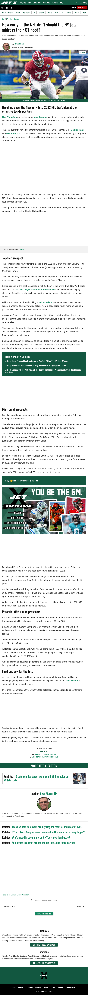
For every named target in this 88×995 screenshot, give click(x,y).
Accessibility (71, 987)
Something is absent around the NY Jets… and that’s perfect (43, 843)
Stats (56, 13)
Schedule (41, 13)
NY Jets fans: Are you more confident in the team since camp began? (48, 832)
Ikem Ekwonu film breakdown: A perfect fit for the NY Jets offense (40, 361)
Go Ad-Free (82, 7)
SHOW (22, 249)
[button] (83, 2)
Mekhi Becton (13, 133)
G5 (35, 13)
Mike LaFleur (45, 302)
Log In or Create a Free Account (16, 895)
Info (61, 2)
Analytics (37, 2)
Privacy (47, 987)
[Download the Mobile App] (2, 8)
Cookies (61, 987)
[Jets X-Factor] (9, 2)
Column (17, 19)
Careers (30, 987)
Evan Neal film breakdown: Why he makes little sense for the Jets (39, 365)
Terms (54, 987)
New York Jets (9, 117)
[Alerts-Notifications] (7, 8)
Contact (21, 987)
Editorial (38, 987)
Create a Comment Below (45, 754)
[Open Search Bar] (77, 2)
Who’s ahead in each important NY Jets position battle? (41, 837)
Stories (23, 2)
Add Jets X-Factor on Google (45, 757)
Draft (84, 13)
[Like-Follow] (12, 8)
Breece (50, 13)
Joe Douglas (40, 117)
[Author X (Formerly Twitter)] (55, 793)
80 (62, 13)
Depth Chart (26, 13)
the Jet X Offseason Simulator (25, 480)
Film (29, 2)
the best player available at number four (35, 289)
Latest (18, 13)
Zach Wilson (71, 680)
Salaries (69, 13)
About (14, 987)
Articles (10, 19)
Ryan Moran (19, 44)
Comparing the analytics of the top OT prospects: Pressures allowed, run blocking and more (43, 371)
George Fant (77, 130)
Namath (77, 13)
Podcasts (46, 2)
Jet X (4, 19)
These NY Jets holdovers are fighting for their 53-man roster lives (46, 827)
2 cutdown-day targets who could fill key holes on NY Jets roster (36, 778)
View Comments (44, 914)
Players (55, 2)
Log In (74, 7)
